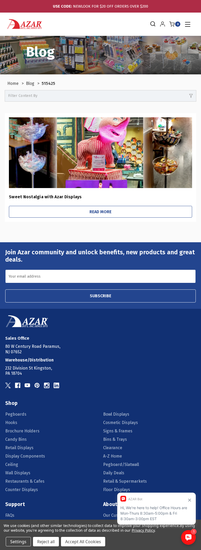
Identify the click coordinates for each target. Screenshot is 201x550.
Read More (100, 211)
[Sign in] (162, 24)
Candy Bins (16, 439)
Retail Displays (19, 447)
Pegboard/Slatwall (121, 464)
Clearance (112, 447)
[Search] (152, 24)
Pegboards (15, 414)
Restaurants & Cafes (24, 481)
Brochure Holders (22, 430)
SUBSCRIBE (100, 295)
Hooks (11, 422)
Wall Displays (17, 472)
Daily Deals (113, 472)
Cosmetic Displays (120, 422)
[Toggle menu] (187, 24)
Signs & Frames (117, 430)
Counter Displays (21, 489)
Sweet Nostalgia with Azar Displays (45, 196)
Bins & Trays (115, 439)
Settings (18, 541)
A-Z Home (112, 456)
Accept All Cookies (83, 541)
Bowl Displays (116, 414)
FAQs (9, 515)
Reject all (46, 541)
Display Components (25, 456)
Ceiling (11, 464)
